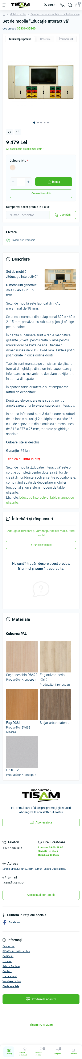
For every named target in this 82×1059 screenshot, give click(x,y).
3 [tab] (41, 122)
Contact (7, 971)
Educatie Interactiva (34, 497)
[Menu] (5, 5)
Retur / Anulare (11, 966)
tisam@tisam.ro (13, 882)
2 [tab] (38, 122)
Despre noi (9, 946)
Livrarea (7, 961)
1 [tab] (34, 123)
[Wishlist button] (9, 132)
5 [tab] (48, 122)
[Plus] (28, 181)
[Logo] (20, 5)
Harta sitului (10, 976)
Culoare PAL (19, 160)
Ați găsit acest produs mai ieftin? (25, 148)
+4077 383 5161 (13, 847)
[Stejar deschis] (13, 167)
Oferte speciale (11, 986)
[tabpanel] (41, 83)
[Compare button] (18, 132)
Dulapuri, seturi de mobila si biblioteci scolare (56, 14)
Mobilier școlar (18, 14)
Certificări (8, 956)
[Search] (70, 5)
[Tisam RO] (41, 795)
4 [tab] (44, 122)
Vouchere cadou (12, 981)
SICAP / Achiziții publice (16, 951)
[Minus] (13, 181)
